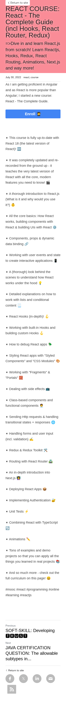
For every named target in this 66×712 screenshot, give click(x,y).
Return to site (19, 2)
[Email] (50, 678)
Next (8, 642)
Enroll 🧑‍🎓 (33, 114)
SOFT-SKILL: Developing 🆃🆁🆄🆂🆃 (30, 633)
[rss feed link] (11, 689)
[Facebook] (10, 678)
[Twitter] (23, 678)
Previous (11, 625)
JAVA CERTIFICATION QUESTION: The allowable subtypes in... (32, 653)
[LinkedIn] (37, 678)
